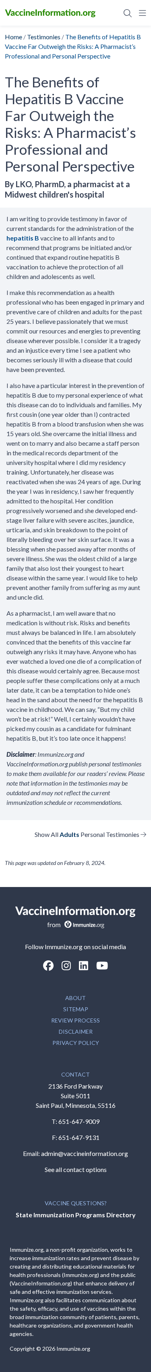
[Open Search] (127, 12)
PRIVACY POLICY (75, 1042)
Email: (32, 1153)
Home (13, 36)
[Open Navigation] (141, 12)
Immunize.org (73, 1348)
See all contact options (76, 1169)
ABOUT (75, 997)
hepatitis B (22, 238)
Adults (69, 834)
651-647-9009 (78, 1121)
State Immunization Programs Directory (76, 1214)
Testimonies (43, 36)
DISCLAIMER (76, 1031)
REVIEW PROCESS (75, 1020)
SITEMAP (75, 1009)
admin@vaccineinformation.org (84, 1153)
